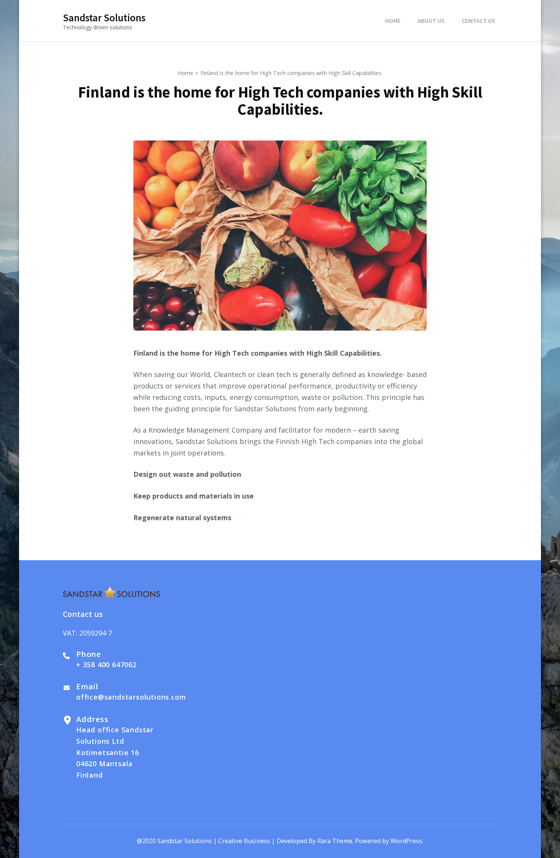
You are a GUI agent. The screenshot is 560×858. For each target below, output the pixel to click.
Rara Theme (334, 841)
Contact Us (478, 20)
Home (392, 20)
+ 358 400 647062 (106, 664)
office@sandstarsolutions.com (131, 696)
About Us (431, 20)
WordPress (406, 841)
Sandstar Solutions (104, 17)
